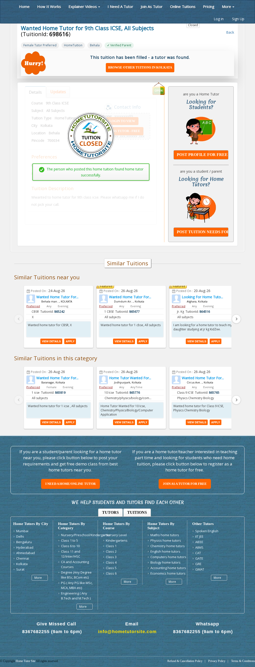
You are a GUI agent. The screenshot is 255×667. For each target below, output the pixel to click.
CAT (198, 553)
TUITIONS (137, 512)
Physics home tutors (165, 540)
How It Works (49, 6)
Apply (70, 341)
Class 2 (111, 551)
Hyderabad (24, 547)
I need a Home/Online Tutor (70, 484)
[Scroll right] (236, 318)
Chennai (22, 558)
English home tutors (165, 551)
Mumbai (22, 531)
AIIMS (199, 547)
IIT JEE (199, 536)
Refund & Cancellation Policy (184, 661)
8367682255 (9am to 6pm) (52, 631)
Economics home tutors (168, 573)
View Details (51, 341)
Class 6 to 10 (70, 546)
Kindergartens (117, 540)
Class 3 (111, 557)
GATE (199, 558)
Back (230, 32)
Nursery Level (116, 535)
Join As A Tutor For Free (185, 484)
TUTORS (110, 512)
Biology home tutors (165, 562)
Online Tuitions (182, 6)
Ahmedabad (25, 553)
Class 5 (111, 568)
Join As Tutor (152, 6)
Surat (20, 569)
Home (24, 6)
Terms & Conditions (243, 661)
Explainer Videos (82, 6)
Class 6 (111, 573)
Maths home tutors (164, 535)
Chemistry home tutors (167, 546)
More (226, 6)
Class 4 (111, 562)
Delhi (20, 536)
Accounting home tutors (168, 568)
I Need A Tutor (120, 6)
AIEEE (199, 542)
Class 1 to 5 (69, 540)
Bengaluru (24, 542)
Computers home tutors (168, 557)
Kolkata (22, 564)
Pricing (208, 6)
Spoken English (206, 531)
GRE (198, 564)
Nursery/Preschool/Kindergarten (86, 535)
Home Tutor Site (26, 661)
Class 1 (111, 546)
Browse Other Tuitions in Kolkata (140, 67)
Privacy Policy (216, 661)
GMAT (199, 569)
